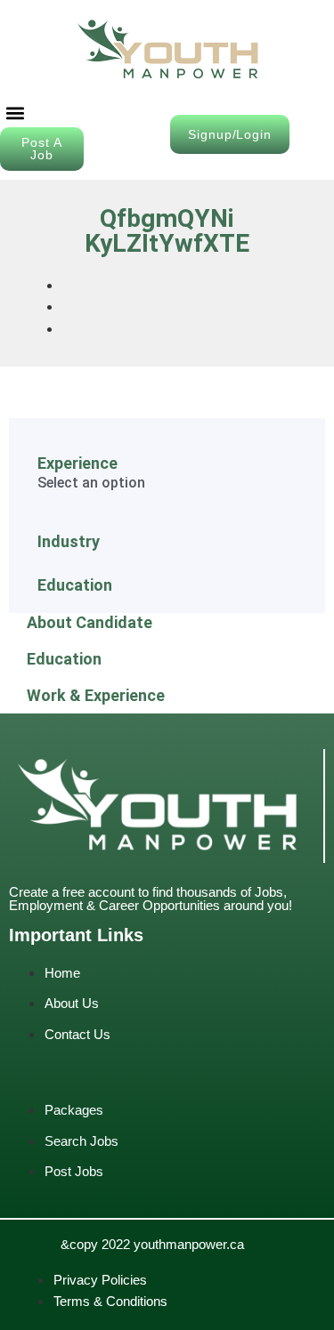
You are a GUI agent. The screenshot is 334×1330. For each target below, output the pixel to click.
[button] (14, 112)
